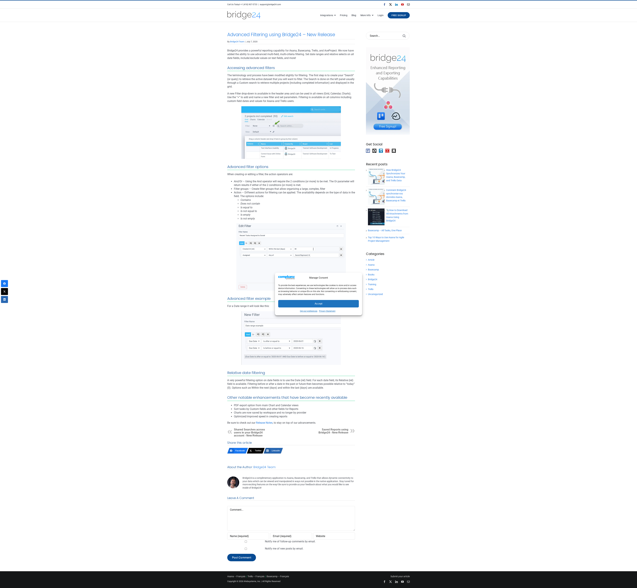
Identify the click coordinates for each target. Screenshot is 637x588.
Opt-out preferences (308, 311)
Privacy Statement (327, 311)
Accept (318, 303)
